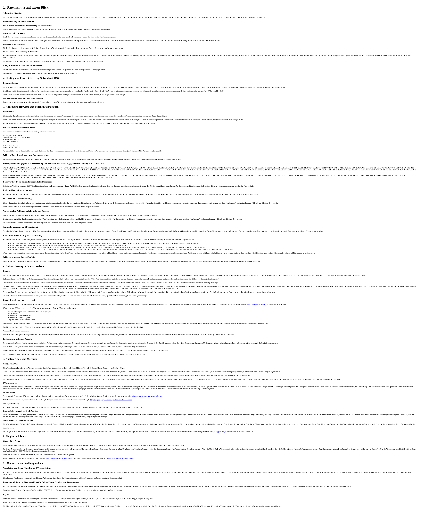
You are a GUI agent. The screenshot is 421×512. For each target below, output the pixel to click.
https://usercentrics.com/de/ (256, 304)
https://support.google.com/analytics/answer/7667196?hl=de (232, 432)
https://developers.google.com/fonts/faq (59, 458)
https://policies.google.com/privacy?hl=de (120, 458)
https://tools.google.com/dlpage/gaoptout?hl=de (145, 396)
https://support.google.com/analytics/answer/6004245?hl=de (111, 400)
